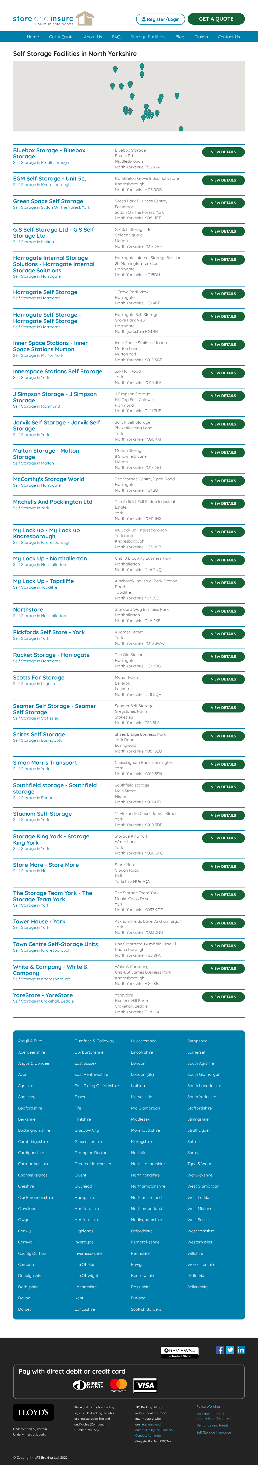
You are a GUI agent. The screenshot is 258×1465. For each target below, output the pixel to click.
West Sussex (199, 1219)
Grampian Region (91, 1152)
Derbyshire (28, 1286)
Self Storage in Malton (33, 241)
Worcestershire (201, 1264)
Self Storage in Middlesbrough (41, 162)
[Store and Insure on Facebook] (220, 1350)
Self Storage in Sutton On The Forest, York (51, 207)
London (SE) (142, 1074)
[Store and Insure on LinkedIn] (241, 1350)
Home (33, 36)
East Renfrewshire (91, 1074)
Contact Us (229, 36)
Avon (22, 1074)
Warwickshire (199, 1174)
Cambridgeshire (33, 1141)
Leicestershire (143, 1040)
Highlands (84, 1230)
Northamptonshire (148, 1186)
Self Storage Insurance (214, 1432)
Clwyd (23, 1219)
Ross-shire (141, 1286)
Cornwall (26, 1241)
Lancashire (85, 1309)
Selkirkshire (198, 1286)
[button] (149, 115)
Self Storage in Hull (30, 870)
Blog (179, 36)
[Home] (54, 22)
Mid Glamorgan (145, 1108)
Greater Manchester (93, 1163)
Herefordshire (87, 1208)
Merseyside (141, 1096)
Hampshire (85, 1197)
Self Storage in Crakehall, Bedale (43, 1001)
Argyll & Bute (30, 1040)
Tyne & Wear (199, 1163)
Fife (78, 1108)
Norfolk (138, 1152)
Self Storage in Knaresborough (42, 184)
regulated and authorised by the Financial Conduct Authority (154, 1430)
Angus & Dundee (33, 1063)
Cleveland (27, 1208)
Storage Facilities (148, 36)
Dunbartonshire (89, 1052)
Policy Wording (208, 1406)
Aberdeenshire (31, 1052)
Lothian (138, 1085)
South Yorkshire (201, 1096)
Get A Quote (61, 36)
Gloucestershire (89, 1141)
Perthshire (140, 1253)
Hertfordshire (87, 1219)
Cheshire (26, 1186)
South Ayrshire (200, 1063)
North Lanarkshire (148, 1163)
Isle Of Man (85, 1264)
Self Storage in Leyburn (34, 683)
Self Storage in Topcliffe (35, 587)
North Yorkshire (145, 1174)
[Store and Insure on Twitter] (230, 1350)
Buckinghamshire (34, 1130)
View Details (223, 152)
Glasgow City (87, 1130)
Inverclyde (84, 1241)
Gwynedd (83, 1186)
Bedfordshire (30, 1108)
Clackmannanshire (35, 1197)
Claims (201, 36)
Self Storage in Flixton (33, 797)
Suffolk (194, 1141)
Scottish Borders (146, 1309)
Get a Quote (216, 18)
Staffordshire (199, 1108)
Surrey (193, 1152)
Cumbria (26, 1264)
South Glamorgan (203, 1074)
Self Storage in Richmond (36, 406)
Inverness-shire (89, 1253)
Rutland (138, 1297)
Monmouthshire (145, 1130)
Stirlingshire (198, 1119)
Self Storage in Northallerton (39, 564)
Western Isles (199, 1241)
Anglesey (26, 1096)
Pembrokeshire (145, 1241)
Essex (80, 1096)
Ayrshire (25, 1085)
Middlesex (140, 1119)
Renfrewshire (143, 1275)
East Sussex (85, 1063)
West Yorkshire (201, 1230)
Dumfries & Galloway (94, 1040)
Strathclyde (198, 1130)
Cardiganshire (31, 1152)
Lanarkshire (86, 1286)
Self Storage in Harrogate (37, 276)
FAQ (116, 36)
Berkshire (27, 1119)
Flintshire (83, 1119)
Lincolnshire (142, 1052)
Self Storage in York (31, 377)
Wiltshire (195, 1253)
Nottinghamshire (146, 1219)
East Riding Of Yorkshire (97, 1085)
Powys (137, 1264)
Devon (24, 1297)
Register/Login (163, 19)
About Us (93, 36)
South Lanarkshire (204, 1085)
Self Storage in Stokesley (36, 718)
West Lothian (199, 1197)
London (138, 1063)
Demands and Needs (213, 1425)
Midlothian (197, 1275)
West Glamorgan (203, 1186)
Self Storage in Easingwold (37, 740)
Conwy (24, 1230)
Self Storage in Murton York (38, 355)
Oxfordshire (142, 1230)
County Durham (33, 1253)
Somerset (196, 1052)
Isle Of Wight (86, 1275)
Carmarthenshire (33, 1163)
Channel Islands (33, 1174)
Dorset (24, 1309)
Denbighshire (30, 1275)
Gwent (80, 1174)
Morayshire (141, 1141)
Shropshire (197, 1040)
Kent (79, 1297)
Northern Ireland (146, 1197)
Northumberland (146, 1208)
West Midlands (201, 1208)
